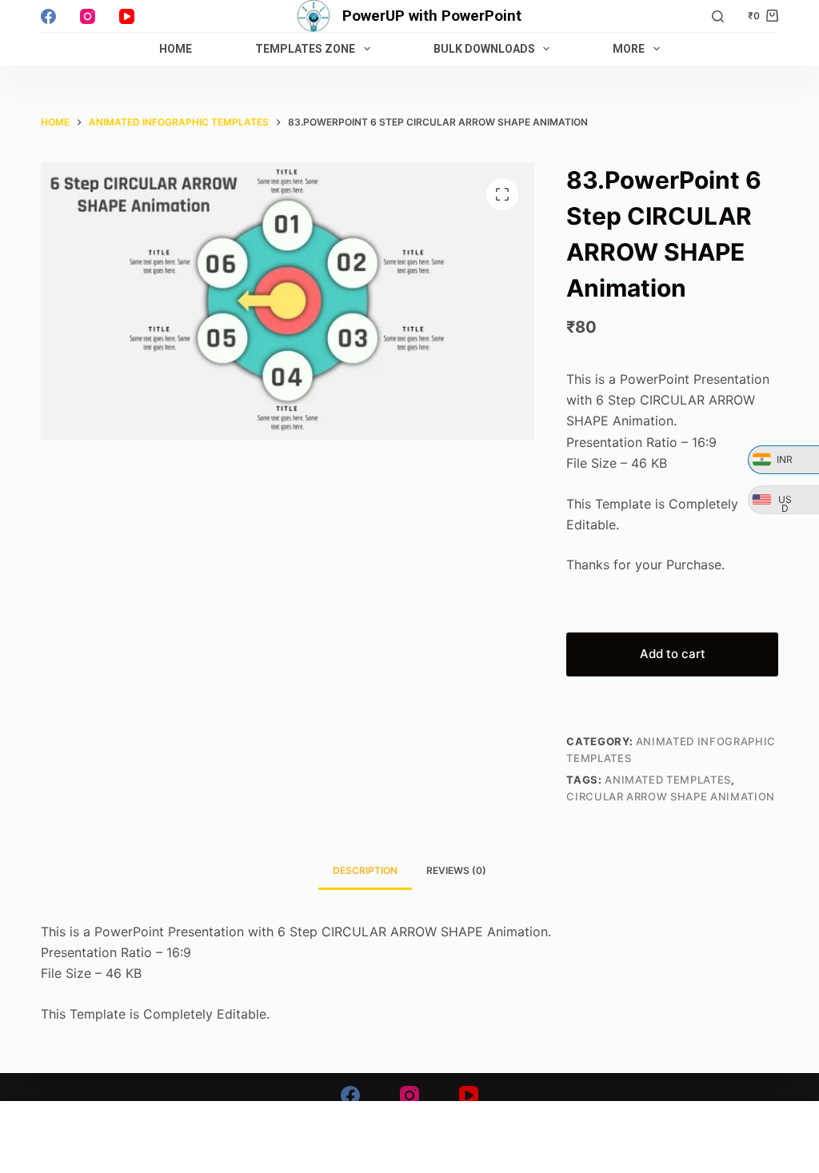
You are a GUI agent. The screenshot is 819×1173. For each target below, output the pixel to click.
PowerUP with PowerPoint (431, 15)
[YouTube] (126, 16)
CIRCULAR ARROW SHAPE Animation (670, 796)
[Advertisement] (409, 1137)
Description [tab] (365, 870)
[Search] (718, 16)
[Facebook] (48, 16)
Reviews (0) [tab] (456, 870)
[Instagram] (87, 16)
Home (175, 48)
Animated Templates (668, 779)
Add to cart (672, 653)
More (629, 48)
